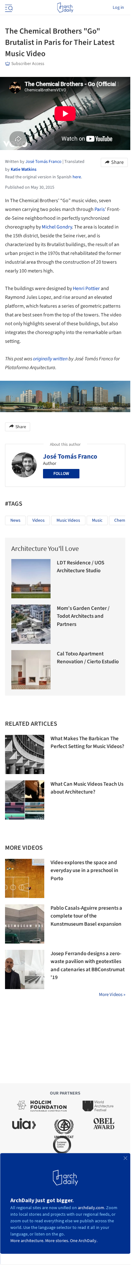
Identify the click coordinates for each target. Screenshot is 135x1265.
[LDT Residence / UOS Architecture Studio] (31, 578)
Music (97, 520)
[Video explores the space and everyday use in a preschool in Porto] (24, 878)
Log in (118, 7)
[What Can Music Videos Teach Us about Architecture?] (24, 800)
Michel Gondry (57, 226)
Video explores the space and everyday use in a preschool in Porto (84, 870)
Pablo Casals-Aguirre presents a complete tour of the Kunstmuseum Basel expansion (86, 916)
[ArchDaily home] (65, 8)
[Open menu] (8, 7)
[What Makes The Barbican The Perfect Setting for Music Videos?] (24, 754)
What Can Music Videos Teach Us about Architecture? (87, 788)
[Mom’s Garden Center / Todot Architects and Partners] (31, 624)
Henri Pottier (86, 288)
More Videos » (112, 994)
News (15, 520)
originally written (50, 358)
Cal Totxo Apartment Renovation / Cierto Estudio (88, 658)
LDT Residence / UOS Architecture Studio (80, 567)
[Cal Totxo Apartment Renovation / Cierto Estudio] (31, 669)
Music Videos (68, 520)
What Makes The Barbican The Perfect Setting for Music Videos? (87, 743)
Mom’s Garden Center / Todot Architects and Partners (83, 616)
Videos (38, 520)
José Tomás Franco (70, 456)
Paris (99, 209)
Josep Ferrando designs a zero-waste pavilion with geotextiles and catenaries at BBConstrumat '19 (88, 966)
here (77, 177)
